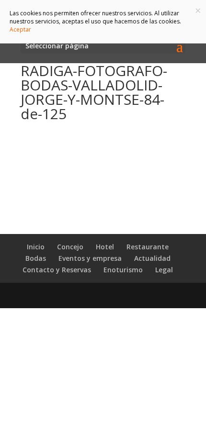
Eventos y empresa (90, 258)
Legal (164, 269)
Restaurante (147, 246)
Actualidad (152, 258)
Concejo (70, 246)
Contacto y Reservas (57, 269)
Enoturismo (123, 269)
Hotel (105, 246)
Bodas (35, 258)
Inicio (36, 246)
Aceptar (20, 29)
